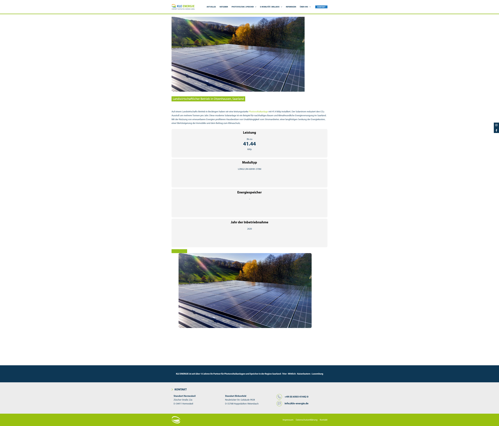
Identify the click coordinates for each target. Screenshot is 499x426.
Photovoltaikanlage (258, 111)
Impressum (288, 419)
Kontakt (323, 419)
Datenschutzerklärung (306, 419)
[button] (255, 7)
